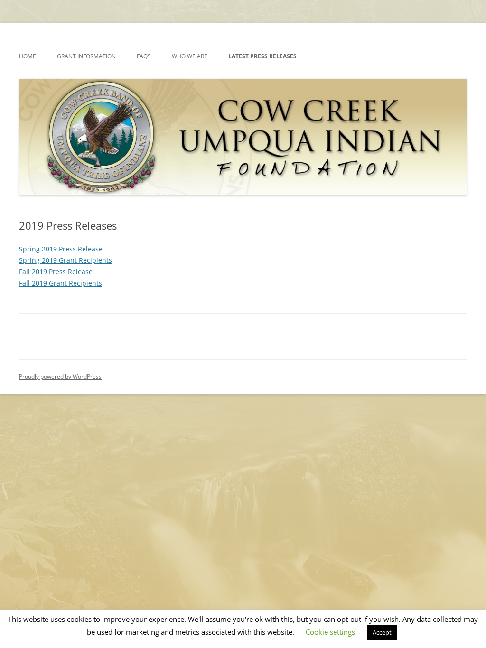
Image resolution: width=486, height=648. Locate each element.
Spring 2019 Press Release (61, 248)
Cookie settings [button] (330, 632)
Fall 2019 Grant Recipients (60, 282)
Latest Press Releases (262, 56)
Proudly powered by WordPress (60, 376)
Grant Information (86, 56)
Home (27, 56)
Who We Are (189, 56)
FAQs (144, 56)
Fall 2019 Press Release (56, 271)
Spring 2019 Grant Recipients (65, 260)
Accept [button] (382, 632)
